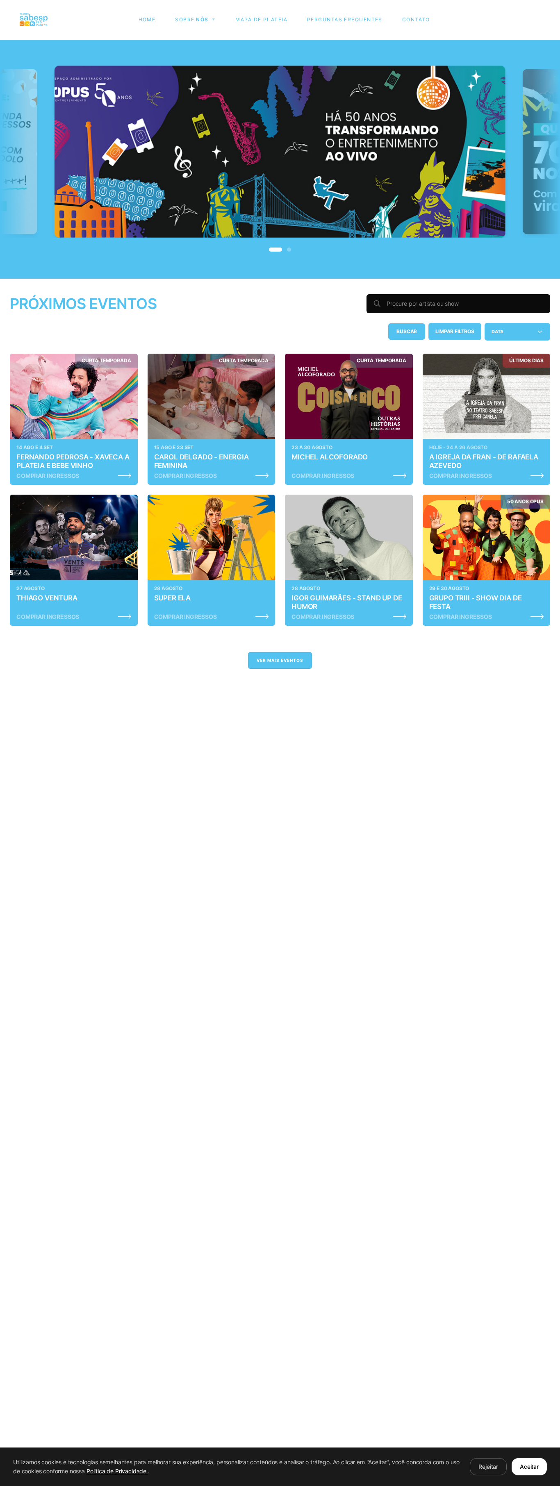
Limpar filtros (454, 331)
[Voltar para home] (34, 19)
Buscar (406, 331)
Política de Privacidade (117, 1471)
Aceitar (529, 1466)
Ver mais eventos (280, 660)
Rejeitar (488, 1466)
